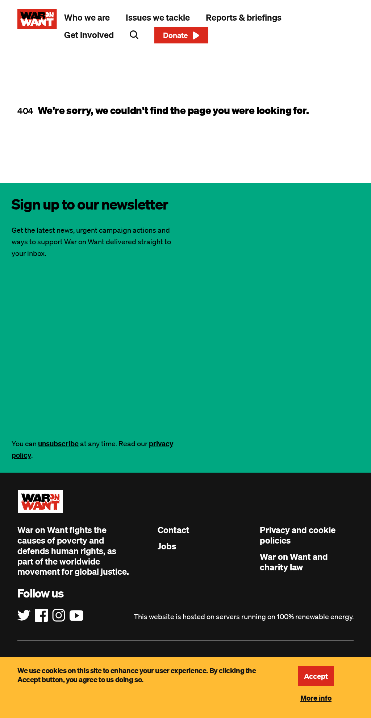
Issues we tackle (158, 17)
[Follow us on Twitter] (23, 615)
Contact (173, 529)
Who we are (87, 17)
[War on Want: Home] (37, 19)
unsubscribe (58, 443)
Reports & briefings (244, 17)
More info (316, 697)
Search (134, 34)
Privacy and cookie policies (297, 535)
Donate (175, 35)
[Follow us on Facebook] (41, 615)
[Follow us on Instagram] (58, 615)
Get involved (89, 34)
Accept (316, 676)
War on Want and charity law (294, 562)
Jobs (167, 546)
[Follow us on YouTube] (76, 615)
